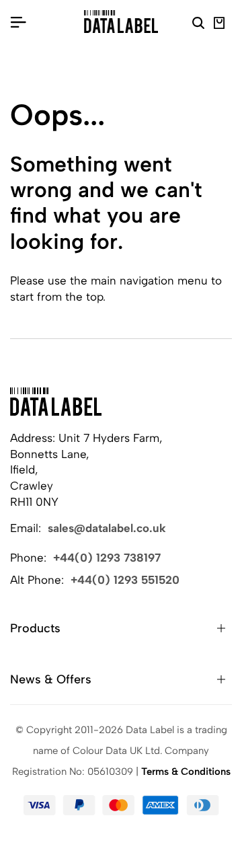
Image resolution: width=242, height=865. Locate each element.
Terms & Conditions (186, 771)
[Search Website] (198, 25)
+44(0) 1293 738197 (107, 557)
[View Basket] (219, 25)
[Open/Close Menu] (18, 21)
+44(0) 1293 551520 (125, 580)
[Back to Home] (56, 401)
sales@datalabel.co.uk (107, 528)
